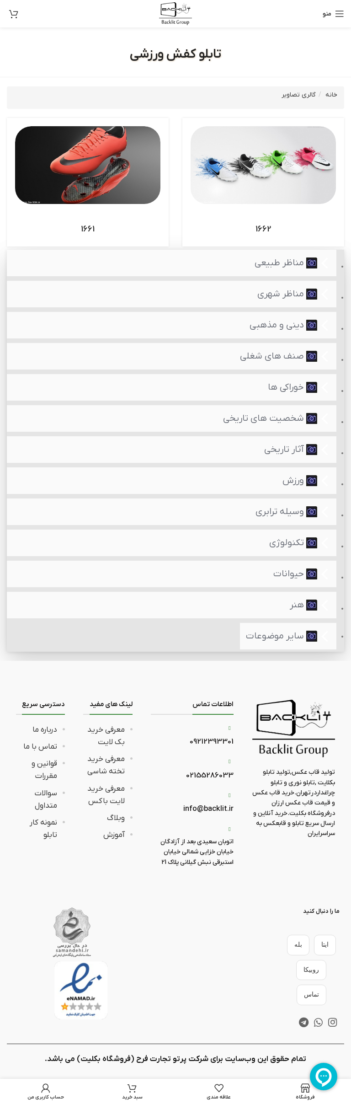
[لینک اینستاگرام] (332, 1022)
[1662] (263, 165)
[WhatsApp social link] (318, 1022)
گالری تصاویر (299, 95)
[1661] (87, 165)
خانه (331, 95)
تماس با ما (40, 747)
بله (298, 944)
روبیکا (311, 969)
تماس (311, 994)
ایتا (325, 944)
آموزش (114, 835)
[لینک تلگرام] (303, 1022)
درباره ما (44, 730)
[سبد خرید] (14, 14)
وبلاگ (116, 818)
